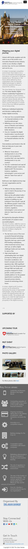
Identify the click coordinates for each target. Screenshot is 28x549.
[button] (3, 364)
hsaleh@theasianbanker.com (14, 544)
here (17, 381)
